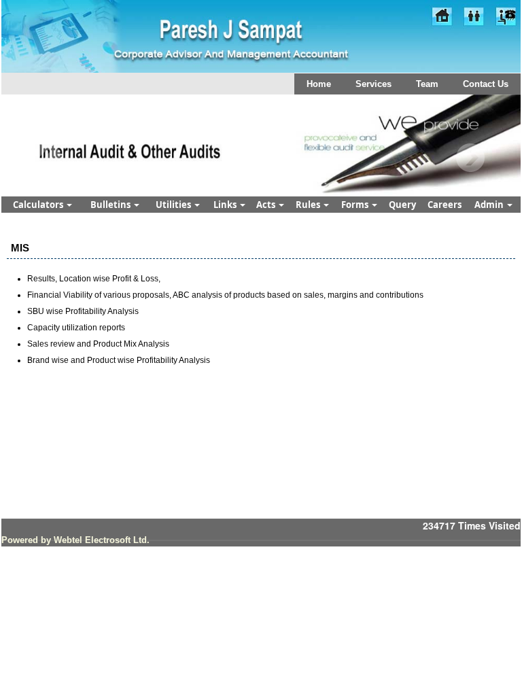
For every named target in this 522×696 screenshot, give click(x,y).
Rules (309, 204)
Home (319, 84)
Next (470, 158)
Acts (266, 204)
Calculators (39, 204)
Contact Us (485, 84)
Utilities (174, 204)
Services (373, 84)
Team (427, 84)
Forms (355, 204)
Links (226, 204)
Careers (445, 204)
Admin (490, 204)
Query (402, 204)
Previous (47, 158)
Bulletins (111, 204)
